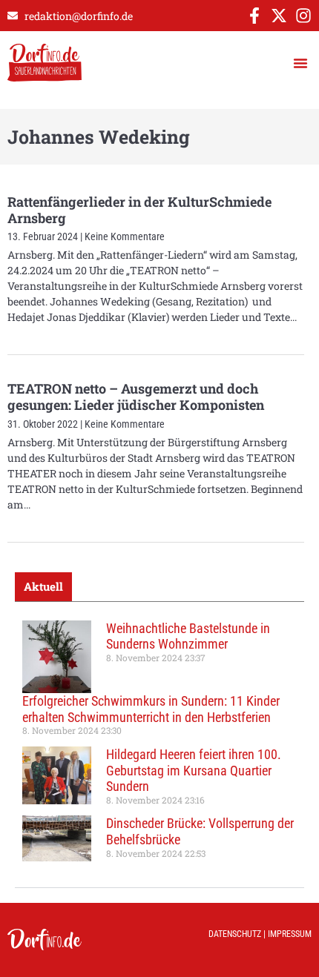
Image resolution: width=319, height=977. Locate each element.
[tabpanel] (159, 744)
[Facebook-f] (254, 15)
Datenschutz (234, 934)
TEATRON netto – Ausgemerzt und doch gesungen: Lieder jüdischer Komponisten (135, 397)
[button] (300, 63)
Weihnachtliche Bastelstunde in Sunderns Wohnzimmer (188, 636)
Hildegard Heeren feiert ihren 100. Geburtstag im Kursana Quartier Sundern (193, 770)
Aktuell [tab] (43, 586)
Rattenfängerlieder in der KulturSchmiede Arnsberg (139, 210)
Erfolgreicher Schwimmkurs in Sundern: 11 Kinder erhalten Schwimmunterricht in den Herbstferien (151, 709)
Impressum (290, 934)
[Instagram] (303, 15)
